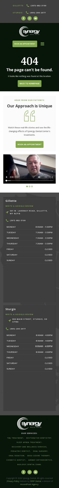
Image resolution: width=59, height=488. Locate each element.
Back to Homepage (30, 83)
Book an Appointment (30, 144)
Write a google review (19, 206)
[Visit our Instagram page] (29, 19)
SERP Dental (35, 481)
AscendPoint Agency (29, 484)
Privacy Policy (13, 481)
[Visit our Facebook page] (23, 19)
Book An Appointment (24, 44)
